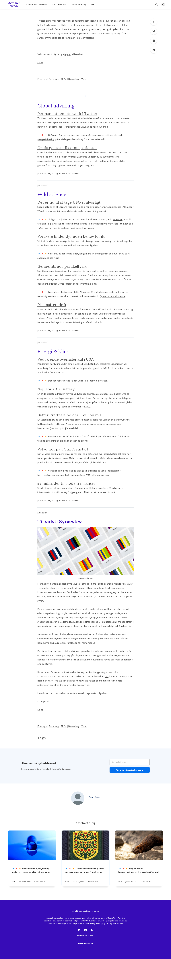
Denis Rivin (94, 797)
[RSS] (92, 930)
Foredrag (54, 79)
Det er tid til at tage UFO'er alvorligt (68, 202)
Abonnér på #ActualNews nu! (129, 770)
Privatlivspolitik (85, 943)
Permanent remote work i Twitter (67, 113)
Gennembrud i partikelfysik (62, 266)
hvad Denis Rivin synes (82, 228)
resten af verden (99, 380)
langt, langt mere (82, 253)
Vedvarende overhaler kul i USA (65, 359)
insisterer (118, 219)
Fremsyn (42, 79)
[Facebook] (153, 40)
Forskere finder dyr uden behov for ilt (71, 236)
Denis (40, 62)
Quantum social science (112, 296)
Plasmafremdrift (51, 304)
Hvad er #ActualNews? (37, 4)
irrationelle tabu (80, 211)
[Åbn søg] (156, 4)
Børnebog (73, 79)
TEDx (63, 79)
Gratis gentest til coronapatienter (67, 147)
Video (84, 79)
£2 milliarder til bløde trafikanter (66, 483)
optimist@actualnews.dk (89, 911)
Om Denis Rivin (60, 4)
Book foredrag (79, 4)
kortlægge (95, 672)
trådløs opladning (47, 440)
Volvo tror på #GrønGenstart (62, 449)
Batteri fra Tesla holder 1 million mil (69, 415)
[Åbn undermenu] (93, 4)
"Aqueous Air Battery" (56, 389)
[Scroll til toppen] (153, 22)
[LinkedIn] (153, 50)
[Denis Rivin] (77, 798)
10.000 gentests (108, 156)
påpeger (50, 621)
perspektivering (46, 139)
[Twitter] (153, 31)
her (106, 676)
